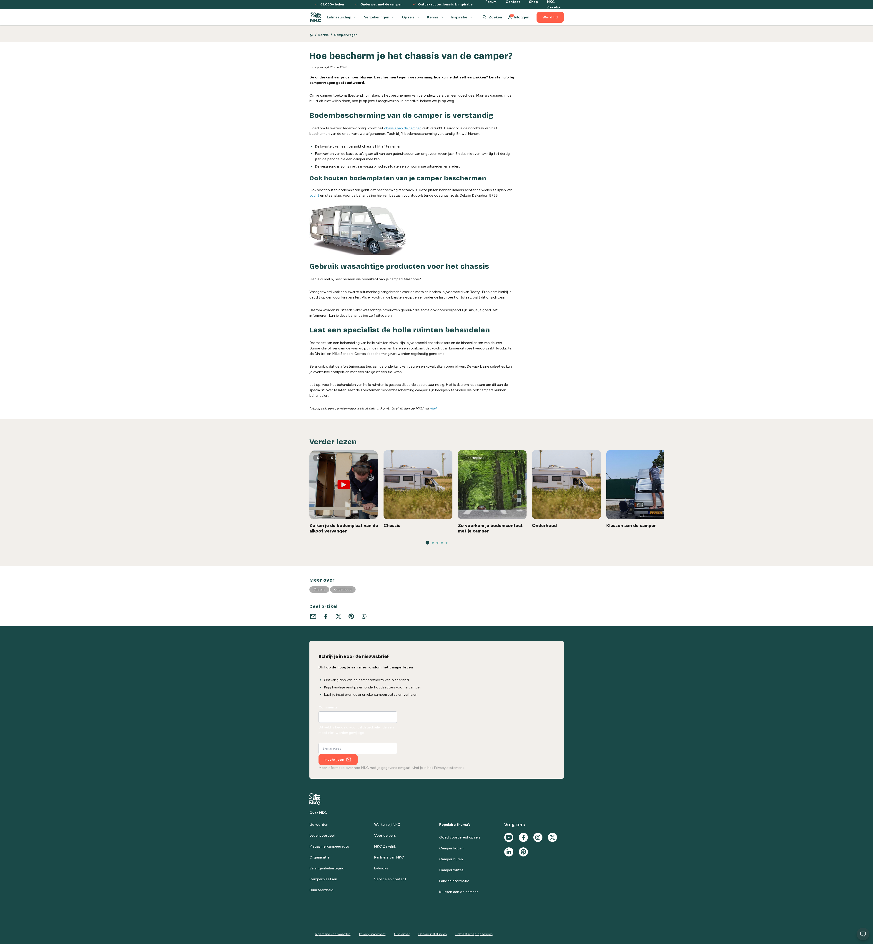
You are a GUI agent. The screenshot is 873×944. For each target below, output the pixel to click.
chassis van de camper (402, 128)
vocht (314, 195)
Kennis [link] (323, 35)
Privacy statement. (449, 768)
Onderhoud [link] (342, 589)
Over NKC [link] (318, 813)
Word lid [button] (550, 17)
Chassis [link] (319, 589)
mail (433, 408)
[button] (518, 17)
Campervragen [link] (345, 35)
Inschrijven (334, 759)
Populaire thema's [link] (455, 824)
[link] (315, 17)
